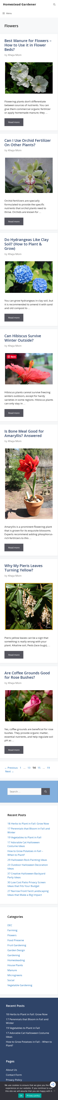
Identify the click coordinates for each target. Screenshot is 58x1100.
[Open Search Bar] (54, 4)
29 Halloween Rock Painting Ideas (27, 860)
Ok (21, 1095)
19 (49, 767)
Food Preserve (15, 940)
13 (29, 767)
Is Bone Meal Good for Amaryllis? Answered (24, 433)
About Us (11, 1069)
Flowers (12, 935)
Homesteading (16, 960)
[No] (54, 1090)
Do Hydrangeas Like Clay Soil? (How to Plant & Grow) (26, 244)
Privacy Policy (14, 1079)
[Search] (45, 791)
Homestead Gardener (19, 4)
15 (39, 767)
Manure (12, 970)
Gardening (13, 955)
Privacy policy (33, 1095)
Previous (11, 767)
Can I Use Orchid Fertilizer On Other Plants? (27, 142)
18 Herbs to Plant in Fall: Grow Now (28, 823)
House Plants (15, 965)
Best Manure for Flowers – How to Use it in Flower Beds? (27, 45)
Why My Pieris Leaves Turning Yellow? (23, 567)
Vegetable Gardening (19, 985)
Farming (12, 930)
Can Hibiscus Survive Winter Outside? (22, 338)
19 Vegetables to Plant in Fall (24, 837)
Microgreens (14, 975)
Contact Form (14, 1074)
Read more (14, 122)
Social (10, 980)
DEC (9, 925)
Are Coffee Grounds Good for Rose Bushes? (27, 675)
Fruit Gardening (16, 945)
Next (9, 771)
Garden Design (16, 950)
